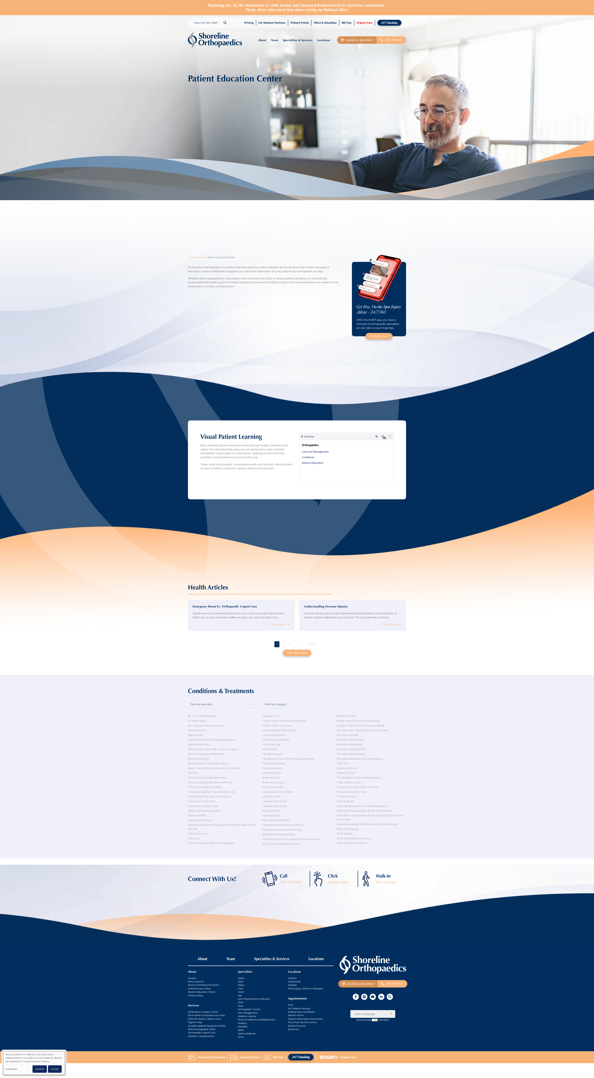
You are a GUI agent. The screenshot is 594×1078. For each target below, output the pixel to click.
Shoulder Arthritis (347, 735)
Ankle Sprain (196, 735)
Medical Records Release (301, 1011)
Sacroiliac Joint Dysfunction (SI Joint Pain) (362, 730)
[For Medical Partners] (193, 1057)
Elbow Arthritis (197, 815)
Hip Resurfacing (272, 768)
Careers (192, 978)
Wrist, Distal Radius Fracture (354, 838)
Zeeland (292, 984)
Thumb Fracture (347, 796)
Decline (40, 1068)
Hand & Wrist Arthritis (275, 739)
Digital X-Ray (195, 1022)
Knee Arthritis (270, 777)
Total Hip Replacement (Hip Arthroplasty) (362, 806)
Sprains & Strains (347, 768)
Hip (240, 995)
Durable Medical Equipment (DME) (207, 1025)
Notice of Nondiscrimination (203, 984)
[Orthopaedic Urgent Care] (329, 1057)
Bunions (193, 772)
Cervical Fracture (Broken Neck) (207, 777)
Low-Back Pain (271, 796)
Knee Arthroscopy (273, 782)
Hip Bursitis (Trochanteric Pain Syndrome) (288, 758)
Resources (293, 1029)
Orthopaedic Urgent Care (201, 1032)
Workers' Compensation (201, 1036)
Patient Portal (249, 1057)
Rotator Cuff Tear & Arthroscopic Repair (361, 725)
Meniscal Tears (271, 810)
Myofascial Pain (271, 815)
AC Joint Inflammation (202, 716)
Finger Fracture (197, 833)
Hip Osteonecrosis (273, 763)
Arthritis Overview (199, 744)
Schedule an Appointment (360, 984)
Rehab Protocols (297, 1025)
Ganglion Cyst (271, 716)
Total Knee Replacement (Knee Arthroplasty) (364, 810)
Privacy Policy (195, 995)
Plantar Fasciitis (346, 716)
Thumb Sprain (345, 801)
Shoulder (243, 1026)
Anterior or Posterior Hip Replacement (211, 739)
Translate (383, 1019)
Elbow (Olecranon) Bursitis (204, 810)
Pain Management (248, 1012)
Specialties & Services (271, 958)
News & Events (196, 981)
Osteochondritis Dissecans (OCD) (282, 824)
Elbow (241, 984)
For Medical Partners (299, 1008)
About (201, 257)
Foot (240, 988)
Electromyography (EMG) (202, 1029)
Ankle (241, 978)
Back (240, 981)
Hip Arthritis (269, 749)
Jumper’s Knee (271, 772)
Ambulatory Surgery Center (203, 1011)
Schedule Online (338, 882)
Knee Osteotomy (273, 787)
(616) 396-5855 (290, 882)
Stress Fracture (346, 772)
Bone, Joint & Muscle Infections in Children (214, 768)
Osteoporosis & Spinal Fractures (281, 829)
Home (191, 257)
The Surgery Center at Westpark (305, 988)
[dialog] (34, 1063)
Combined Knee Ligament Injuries (209, 796)
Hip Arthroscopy (272, 753)
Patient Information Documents (305, 1018)
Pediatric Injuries (247, 1016)
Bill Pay (278, 1057)
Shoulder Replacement (351, 753)
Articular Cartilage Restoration (206, 753)
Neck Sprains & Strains (276, 820)
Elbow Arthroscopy (199, 820)
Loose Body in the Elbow (277, 791)
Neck (240, 1005)
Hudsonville (294, 981)
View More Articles (297, 653)
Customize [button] (11, 1068)
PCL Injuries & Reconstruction (280, 843)
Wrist (241, 1036)
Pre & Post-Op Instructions (302, 1022)
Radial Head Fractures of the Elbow (358, 720)
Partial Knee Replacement (278, 834)
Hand (241, 991)
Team (230, 958)
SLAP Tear (343, 763)
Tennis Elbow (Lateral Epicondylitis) (358, 777)
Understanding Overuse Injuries (326, 606)
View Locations (386, 882)
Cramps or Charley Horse (203, 806)
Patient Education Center (201, 991)
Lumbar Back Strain (274, 801)
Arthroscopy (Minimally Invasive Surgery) (213, 749)
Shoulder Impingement (351, 749)
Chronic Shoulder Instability (205, 787)
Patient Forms (296, 1015)
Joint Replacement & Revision (254, 998)
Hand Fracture (271, 744)
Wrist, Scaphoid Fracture (352, 843)
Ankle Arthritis (197, 730)
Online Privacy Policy (199, 988)
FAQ (290, 1004)
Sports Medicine (246, 1033)
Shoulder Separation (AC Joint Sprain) (360, 758)
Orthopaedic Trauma (249, 1009)
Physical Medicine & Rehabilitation (256, 1019)
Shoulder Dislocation (349, 744)
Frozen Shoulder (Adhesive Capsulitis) (211, 843)
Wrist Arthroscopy (348, 829)
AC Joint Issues (197, 720)
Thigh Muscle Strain (349, 782)
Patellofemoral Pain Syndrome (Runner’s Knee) (291, 839)
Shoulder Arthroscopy (350, 739)
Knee (240, 1002)
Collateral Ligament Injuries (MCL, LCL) (211, 791)
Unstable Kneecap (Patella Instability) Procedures (367, 824)
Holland (292, 978)
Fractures (194, 838)
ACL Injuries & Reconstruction (206, 725)
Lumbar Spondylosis (275, 806)
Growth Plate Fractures (276, 725)
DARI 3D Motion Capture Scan (204, 1018)
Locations (316, 958)
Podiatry (242, 1023)
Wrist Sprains (345, 833)
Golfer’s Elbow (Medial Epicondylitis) (284, 720)
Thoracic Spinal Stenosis (351, 791)
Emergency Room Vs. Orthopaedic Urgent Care (225, 606)
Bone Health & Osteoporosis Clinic (206, 1015)
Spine (241, 1030)
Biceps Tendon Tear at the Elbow (208, 763)
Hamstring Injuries (273, 735)
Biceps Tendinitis (198, 758)
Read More (277, 624)
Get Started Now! (379, 336)
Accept (55, 1068)
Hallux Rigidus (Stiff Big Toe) (279, 730)
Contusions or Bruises (201, 801)
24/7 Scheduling (301, 1057)
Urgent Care (348, 1057)
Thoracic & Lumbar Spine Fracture (358, 787)
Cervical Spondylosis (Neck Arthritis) (210, 782)
